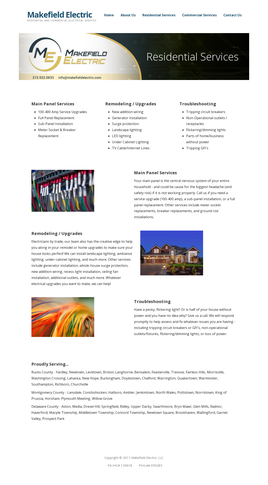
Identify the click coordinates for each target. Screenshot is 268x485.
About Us (128, 15)
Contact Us (232, 15)
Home (109, 15)
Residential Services (158, 15)
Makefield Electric (59, 14)
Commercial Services (199, 15)
